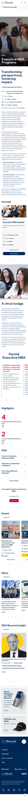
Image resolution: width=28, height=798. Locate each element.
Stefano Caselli (18, 663)
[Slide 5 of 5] (21, 400)
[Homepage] (9, 741)
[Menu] (25, 3)
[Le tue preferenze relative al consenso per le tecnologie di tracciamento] (25, 795)
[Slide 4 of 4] (20, 565)
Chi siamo (5, 750)
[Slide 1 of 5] (6, 400)
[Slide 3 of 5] (14, 400)
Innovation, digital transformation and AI (13, 668)
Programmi (5, 754)
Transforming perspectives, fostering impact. (13, 226)
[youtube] (19, 790)
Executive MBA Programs (13, 11)
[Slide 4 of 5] (18, 400)
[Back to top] (23, 741)
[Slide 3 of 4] (16, 565)
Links (3, 762)
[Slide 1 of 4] (8, 565)
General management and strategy (11, 665)
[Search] (22, 3)
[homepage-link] (7, 3)
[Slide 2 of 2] (16, 260)
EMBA (5, 219)
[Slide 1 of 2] (12, 260)
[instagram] (24, 790)
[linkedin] (14, 790)
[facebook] (3, 790)
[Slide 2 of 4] (12, 565)
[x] (8, 790)
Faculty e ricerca (7, 758)
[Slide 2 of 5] (10, 400)
